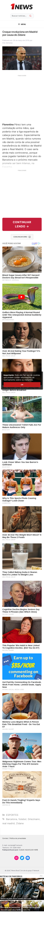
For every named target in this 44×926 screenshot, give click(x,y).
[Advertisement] (22, 99)
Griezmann (34, 819)
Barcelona (11, 819)
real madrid (8, 823)
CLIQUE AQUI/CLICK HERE (28, 850)
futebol (22, 819)
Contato (5, 838)
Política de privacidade (18, 838)
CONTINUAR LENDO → (22, 224)
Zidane (20, 823)
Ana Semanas (7, 43)
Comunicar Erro (20, 237)
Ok (22, 385)
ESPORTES (12, 815)
